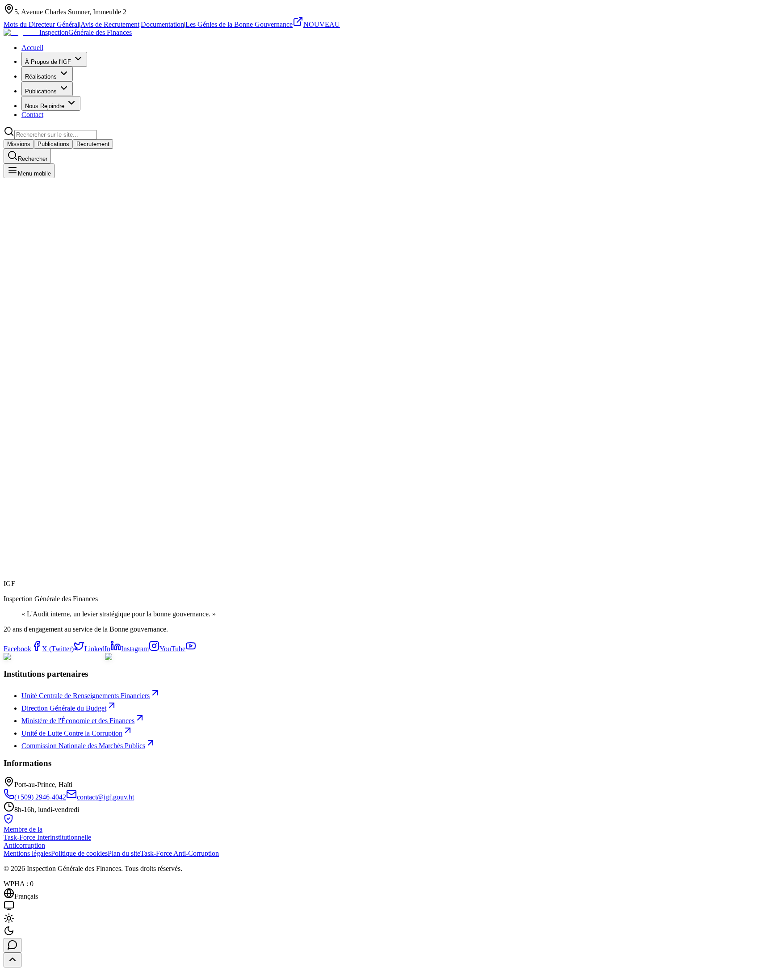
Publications (41, 91)
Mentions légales (27, 853)
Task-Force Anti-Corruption (179, 853)
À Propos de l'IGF (48, 62)
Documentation (162, 24)
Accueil (32, 47)
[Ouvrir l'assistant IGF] (12, 945)
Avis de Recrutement (109, 24)
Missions (18, 144)
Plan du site (124, 853)
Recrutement (92, 144)
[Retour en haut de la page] (12, 960)
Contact (32, 114)
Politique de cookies (79, 853)
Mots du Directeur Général (41, 24)
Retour (22, 590)
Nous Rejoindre (44, 106)
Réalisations (41, 76)
